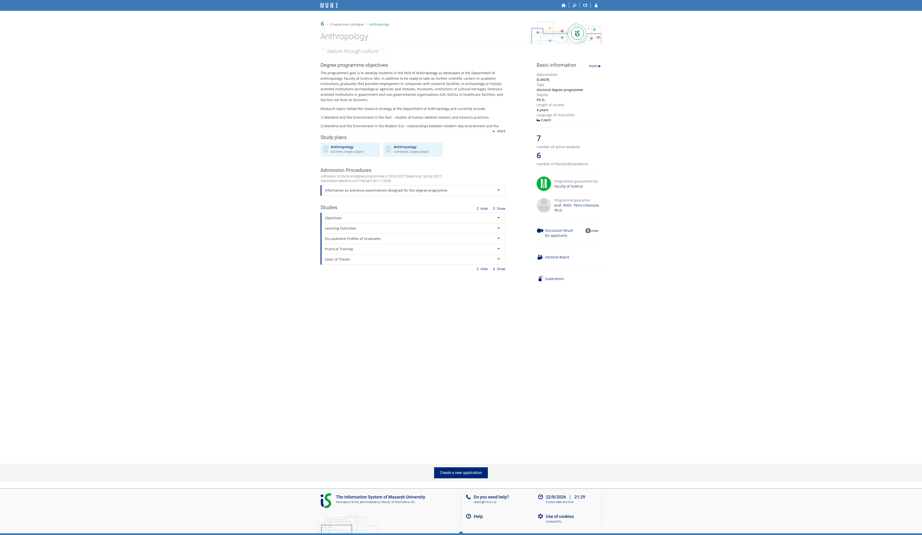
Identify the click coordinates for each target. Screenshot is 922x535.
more (501, 131)
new (594, 230)
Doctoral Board (557, 257)
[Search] (574, 5)
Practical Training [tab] (339, 249)
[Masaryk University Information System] (329, 5)
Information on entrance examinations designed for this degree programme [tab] (386, 190)
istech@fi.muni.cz (485, 502)
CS (585, 5)
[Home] (563, 5)
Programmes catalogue (347, 24)
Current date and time (560, 502)
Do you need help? (491, 496)
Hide (484, 208)
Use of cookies (560, 516)
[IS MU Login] (596, 5)
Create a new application (461, 472)
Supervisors (554, 278)
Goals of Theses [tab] (337, 259)
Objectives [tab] (333, 218)
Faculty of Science (568, 186)
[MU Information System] (323, 24)
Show (501, 208)
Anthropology (379, 24)
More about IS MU (347, 502)
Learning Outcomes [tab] (340, 228)
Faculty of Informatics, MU (398, 502)
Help (478, 516)
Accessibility (554, 521)
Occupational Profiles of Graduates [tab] (353, 238)
